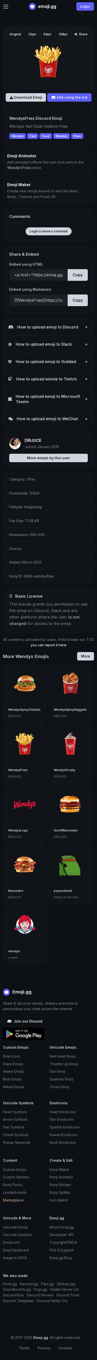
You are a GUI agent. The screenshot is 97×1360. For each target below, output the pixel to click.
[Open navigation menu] (6, 6)
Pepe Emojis (13, 1064)
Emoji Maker (59, 1169)
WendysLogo (18, 830)
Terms (24, 1348)
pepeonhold (63, 891)
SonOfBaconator (66, 830)
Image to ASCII (15, 1258)
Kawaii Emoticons (63, 1135)
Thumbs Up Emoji (63, 1064)
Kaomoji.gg (29, 1284)
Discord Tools (67, 1295)
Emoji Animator (61, 1177)
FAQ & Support (61, 1250)
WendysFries (18, 770)
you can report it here (48, 645)
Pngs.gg (40, 1289)
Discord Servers (40, 1295)
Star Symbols (13, 1127)
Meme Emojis (13, 1087)
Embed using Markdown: (30, 289)
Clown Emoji (59, 1087)
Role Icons (11, 1056)
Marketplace (13, 1200)
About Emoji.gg (61, 1227)
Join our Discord (27, 1021)
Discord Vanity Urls (52, 1301)
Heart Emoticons (62, 1112)
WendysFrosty (64, 770)
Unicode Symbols (17, 1235)
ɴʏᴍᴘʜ (12, 957)
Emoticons (11, 1242)
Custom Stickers (16, 1177)
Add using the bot (72, 97)
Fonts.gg (10, 1284)
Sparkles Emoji (61, 1079)
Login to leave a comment (49, 231)
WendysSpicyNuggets (70, 709)
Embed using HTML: (26, 264)
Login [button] (85, 6)
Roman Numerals (16, 1142)
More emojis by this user (48, 458)
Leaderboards (14, 1192)
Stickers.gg (66, 1284)
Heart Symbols (15, 1112)
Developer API (61, 1235)
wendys (14, 951)
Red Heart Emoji (62, 1056)
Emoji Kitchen (60, 1185)
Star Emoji (57, 1071)
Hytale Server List (64, 1289)
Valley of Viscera (66, 897)
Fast (33, 136)
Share (83, 34)
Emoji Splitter (59, 1192)
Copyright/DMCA (63, 1242)
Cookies (65, 1348)
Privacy (44, 1348)
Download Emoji (27, 97)
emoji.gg (46, 6)
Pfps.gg (47, 1284)
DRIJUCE (33, 440)
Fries (77, 136)
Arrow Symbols (15, 1119)
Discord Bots (13, 1295)
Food (45, 136)
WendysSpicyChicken (24, 709)
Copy (78, 274)
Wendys (18, 136)
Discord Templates (18, 1301)
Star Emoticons (61, 1119)
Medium (61, 136)
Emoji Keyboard (16, 1250)
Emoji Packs (12, 1185)
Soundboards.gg (17, 1289)
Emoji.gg (21, 991)
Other (31, 479)
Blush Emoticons (62, 1142)
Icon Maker (58, 1200)
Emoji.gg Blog (60, 1258)
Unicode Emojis (15, 1227)
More (85, 656)
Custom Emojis (14, 1169)
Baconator (15, 891)
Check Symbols (16, 1135)
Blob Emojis (12, 1079)
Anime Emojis (13, 1071)
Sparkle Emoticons (64, 1127)
